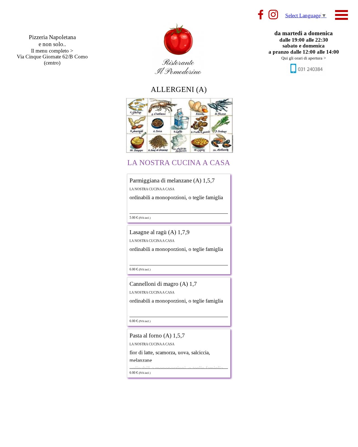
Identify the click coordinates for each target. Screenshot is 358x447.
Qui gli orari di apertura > (303, 58)
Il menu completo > (52, 51)
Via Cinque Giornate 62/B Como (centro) (52, 59)
